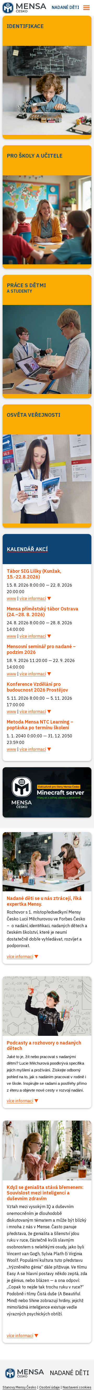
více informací (33, 598)
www (11, 598)
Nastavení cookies (77, 1387)
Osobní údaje (49, 1387)
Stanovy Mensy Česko (19, 1387)
